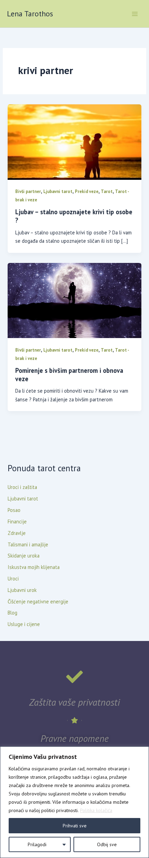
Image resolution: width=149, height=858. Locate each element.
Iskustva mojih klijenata (34, 567)
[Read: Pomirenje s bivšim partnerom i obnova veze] (74, 300)
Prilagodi (37, 844)
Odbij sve (107, 844)
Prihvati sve (75, 826)
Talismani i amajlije (28, 544)
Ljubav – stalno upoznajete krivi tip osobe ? (73, 216)
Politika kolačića (96, 810)
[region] (74, 802)
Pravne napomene (75, 738)
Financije (17, 521)
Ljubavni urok (22, 590)
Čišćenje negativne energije (38, 601)
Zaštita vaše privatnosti (74, 702)
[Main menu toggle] (135, 14)
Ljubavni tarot (57, 191)
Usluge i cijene (24, 624)
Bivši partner (28, 191)
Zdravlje (17, 533)
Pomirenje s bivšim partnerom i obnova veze (69, 374)
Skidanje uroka (24, 555)
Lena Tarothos (30, 13)
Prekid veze (86, 191)
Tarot (107, 191)
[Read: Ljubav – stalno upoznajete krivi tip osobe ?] (74, 141)
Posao (14, 510)
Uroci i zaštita (22, 487)
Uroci (13, 578)
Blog (12, 612)
